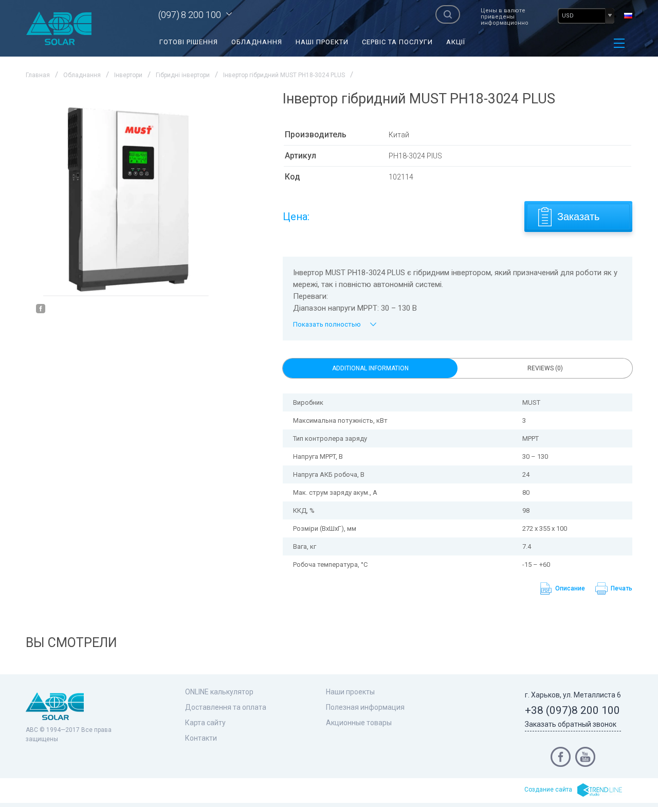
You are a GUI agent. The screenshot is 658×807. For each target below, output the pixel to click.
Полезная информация (365, 707)
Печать (621, 588)
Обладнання (256, 42)
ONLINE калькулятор (219, 692)
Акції (455, 42)
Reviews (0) (545, 368)
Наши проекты (350, 692)
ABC (59, 28)
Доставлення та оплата (225, 707)
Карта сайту (205, 723)
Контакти (201, 738)
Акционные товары (359, 723)
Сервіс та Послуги (397, 42)
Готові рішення (188, 42)
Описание (570, 588)
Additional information (370, 368)
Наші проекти (322, 42)
